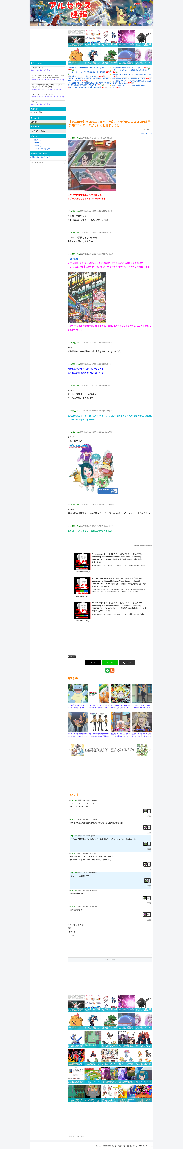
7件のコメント (146, 133)
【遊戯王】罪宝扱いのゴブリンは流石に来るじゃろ (128, 78)
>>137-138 (73, 259)
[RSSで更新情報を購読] (112, 670)
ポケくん (37, 143)
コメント (71, 935)
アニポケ (72, 656)
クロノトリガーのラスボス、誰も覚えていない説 (85, 87)
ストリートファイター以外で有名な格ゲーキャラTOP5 (87, 72)
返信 (149, 816)
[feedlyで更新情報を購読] (107, 670)
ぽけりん (37, 140)
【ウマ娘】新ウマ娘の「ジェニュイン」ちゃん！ (127, 68)
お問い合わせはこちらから (40, 157)
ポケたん (37, 146)
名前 (69, 928)
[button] (127, 662)
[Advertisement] (110, 103)
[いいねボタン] (146, 811)
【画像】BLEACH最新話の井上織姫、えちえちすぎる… (87, 68)
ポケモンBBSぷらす (42, 149)
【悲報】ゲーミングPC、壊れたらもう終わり (84, 76)
